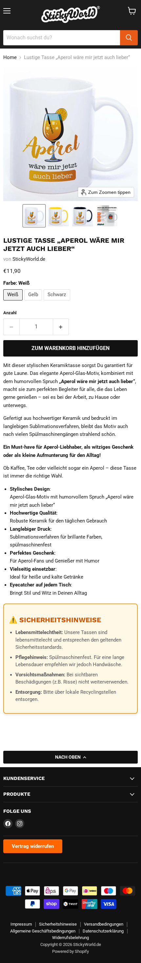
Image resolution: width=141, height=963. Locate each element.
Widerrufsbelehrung (70, 937)
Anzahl (9, 312)
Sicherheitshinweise (58, 924)
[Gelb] (34, 302)
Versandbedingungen (103, 924)
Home (10, 57)
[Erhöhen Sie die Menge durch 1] (61, 326)
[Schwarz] (58, 302)
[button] (34, 216)
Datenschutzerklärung (103, 931)
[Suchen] (129, 37)
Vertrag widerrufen (33, 846)
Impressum (21, 924)
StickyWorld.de (28, 259)
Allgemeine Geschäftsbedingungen (42, 931)
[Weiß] (13, 302)
